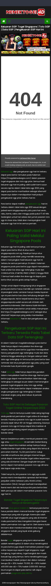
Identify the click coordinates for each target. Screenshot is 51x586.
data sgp (11, 372)
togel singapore (17, 442)
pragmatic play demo (22, 573)
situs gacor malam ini (19, 508)
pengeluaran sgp (33, 203)
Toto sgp (5, 413)
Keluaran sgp (7, 171)
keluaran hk (15, 318)
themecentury (43, 583)
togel (10, 540)
